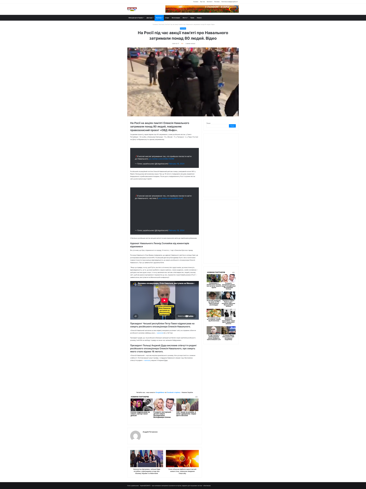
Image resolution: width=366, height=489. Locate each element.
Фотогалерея (176, 17)
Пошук (208, 123)
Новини (199, 17)
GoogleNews (160, 392)
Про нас (202, 1)
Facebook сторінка (173, 392)
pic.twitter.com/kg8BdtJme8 (170, 198)
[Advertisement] (164, 215)
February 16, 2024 (176, 164)
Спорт (167, 17)
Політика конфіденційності (229, 1)
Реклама (217, 1)
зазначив (160, 333)
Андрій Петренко (150, 432)
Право (192, 17)
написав (147, 360)
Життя (185, 17)
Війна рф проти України (136, 17)
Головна (195, 1)
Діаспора (149, 17)
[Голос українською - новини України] (132, 9)
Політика (158, 17)
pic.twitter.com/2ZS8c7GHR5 (161, 159)
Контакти (209, 1)
